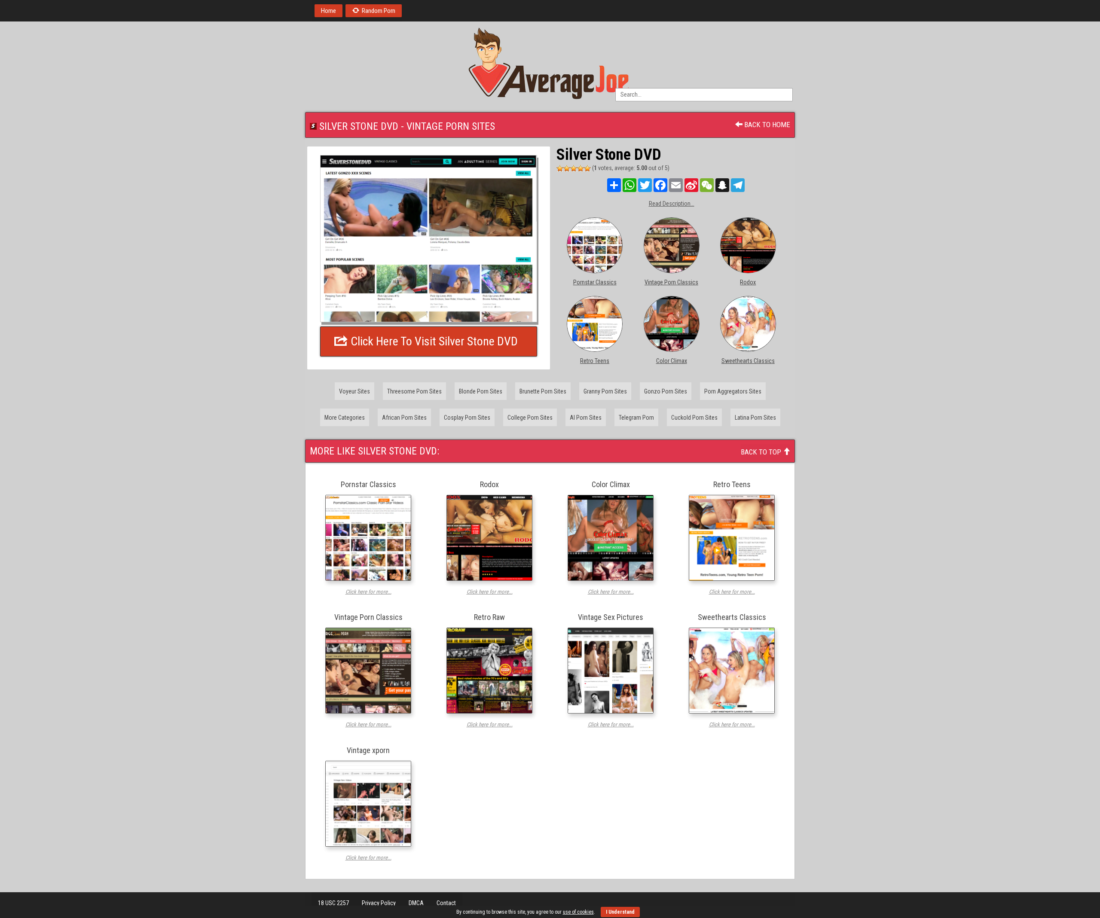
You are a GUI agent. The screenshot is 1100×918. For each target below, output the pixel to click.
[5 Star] (587, 168)
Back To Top (762, 452)
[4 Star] (580, 168)
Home (328, 11)
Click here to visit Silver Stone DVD (433, 341)
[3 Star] (573, 168)
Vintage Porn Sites (450, 126)
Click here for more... (368, 592)
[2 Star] (566, 168)
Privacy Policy (379, 903)
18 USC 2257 (333, 903)
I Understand (620, 912)
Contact (446, 903)
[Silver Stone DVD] (428, 238)
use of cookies (578, 912)
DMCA (416, 903)
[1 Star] (559, 168)
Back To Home (766, 124)
